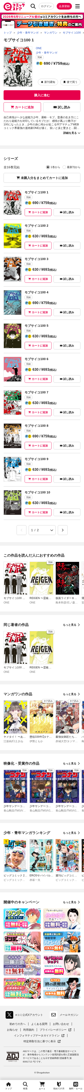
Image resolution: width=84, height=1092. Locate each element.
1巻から (55, 167)
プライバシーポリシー (55, 1030)
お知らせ (12, 1029)
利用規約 (28, 1029)
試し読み (64, 107)
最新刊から (73, 167)
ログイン (46, 6)
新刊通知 (49, 82)
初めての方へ (17, 1024)
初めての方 (59, 1088)
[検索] (33, 6)
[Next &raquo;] (63, 530)
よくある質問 (39, 1024)
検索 (25, 1088)
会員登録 (64, 6)
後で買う (72, 82)
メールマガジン (69, 1014)
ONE (39, 48)
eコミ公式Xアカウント (25, 1015)
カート (42, 1089)
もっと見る (69, 624)
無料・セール (75, 1088)
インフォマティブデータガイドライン (37, 1035)
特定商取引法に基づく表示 (42, 1041)
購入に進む (42, 95)
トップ (8, 1088)
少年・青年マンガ (46, 52)
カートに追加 (24, 107)
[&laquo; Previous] (21, 530)
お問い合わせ (61, 1024)
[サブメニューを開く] (77, 6)
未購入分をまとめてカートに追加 (44, 178)
